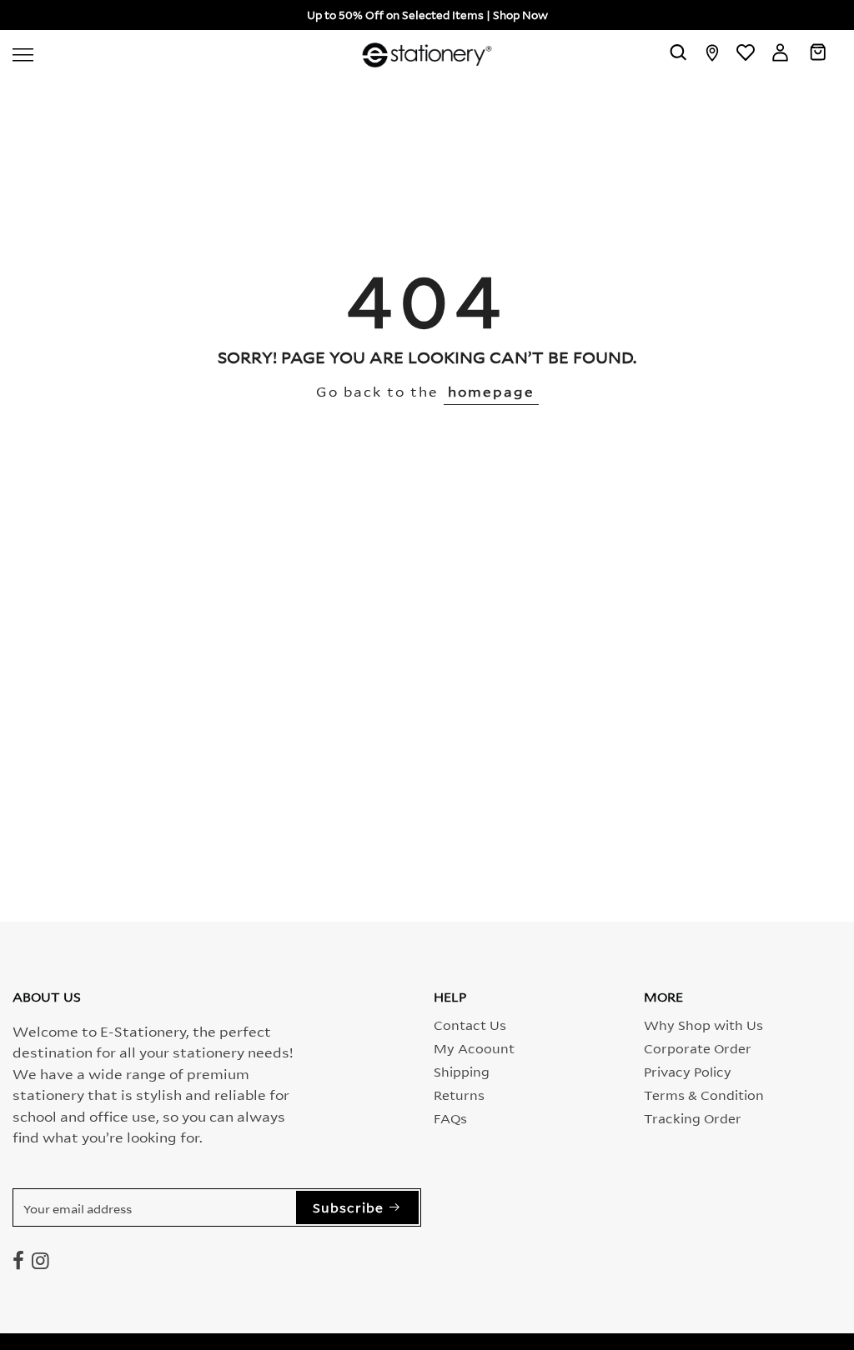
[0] (817, 55)
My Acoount (474, 1047)
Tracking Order (692, 1117)
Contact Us (470, 1024)
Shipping (462, 1070)
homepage (491, 390)
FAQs (450, 1117)
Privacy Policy (687, 1070)
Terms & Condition (704, 1094)
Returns (459, 1094)
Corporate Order (697, 1047)
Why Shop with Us (703, 1024)
